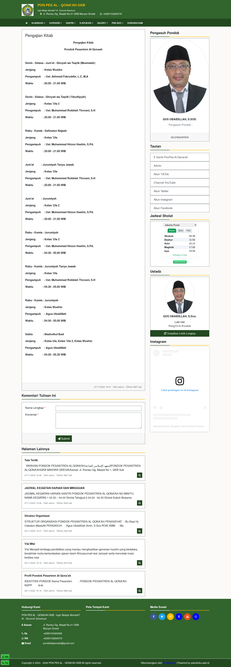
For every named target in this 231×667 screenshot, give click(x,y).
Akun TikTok (161, 174)
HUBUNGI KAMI (135, 22)
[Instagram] (171, 616)
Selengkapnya (180, 137)
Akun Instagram (163, 199)
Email (27, 643)
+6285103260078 (112, 13)
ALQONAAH (37, 22)
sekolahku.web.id (200, 662)
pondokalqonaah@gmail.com (58, 643)
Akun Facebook (163, 208)
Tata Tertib (31, 460)
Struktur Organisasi (37, 516)
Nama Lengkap (35, 408)
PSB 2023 (116, 22)
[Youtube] (188, 616)
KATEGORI (54, 22)
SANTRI (70, 22)
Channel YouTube (165, 182)
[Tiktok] (180, 616)
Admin (157, 166)
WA (26, 638)
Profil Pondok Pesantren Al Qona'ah (48, 575)
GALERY (101, 22)
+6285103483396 (52, 633)
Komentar (32, 414)
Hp (25, 633)
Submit (65, 438)
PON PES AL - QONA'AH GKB (64, 662)
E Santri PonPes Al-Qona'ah (171, 157)
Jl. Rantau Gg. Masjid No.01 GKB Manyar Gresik (68, 13)
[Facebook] (154, 616)
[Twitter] (163, 616)
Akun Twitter (161, 191)
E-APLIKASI (85, 22)
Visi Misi (30, 544)
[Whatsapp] (196, 616)
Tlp (6, 662)
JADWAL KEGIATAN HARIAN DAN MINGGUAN (55, 488)
